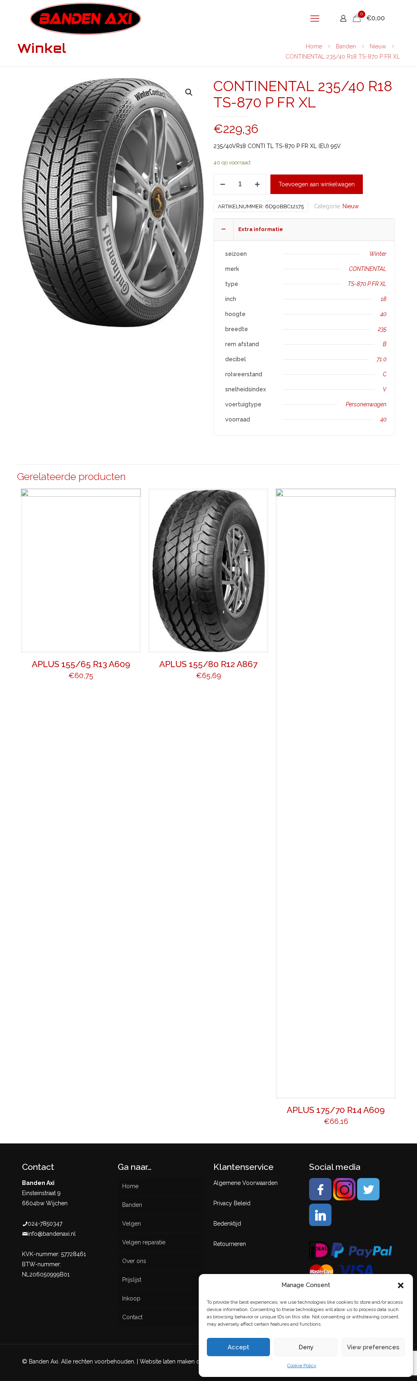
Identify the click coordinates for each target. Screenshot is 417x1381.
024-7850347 (45, 1223)
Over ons (134, 1261)
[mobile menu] (315, 18)
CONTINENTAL (367, 269)
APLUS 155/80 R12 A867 (208, 664)
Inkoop (131, 1298)
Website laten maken (167, 1361)
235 (382, 329)
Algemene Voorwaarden (245, 1183)
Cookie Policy (301, 1365)
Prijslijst (131, 1279)
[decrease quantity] (222, 184)
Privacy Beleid (231, 1203)
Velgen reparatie (143, 1242)
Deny (306, 1347)
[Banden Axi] (85, 18)
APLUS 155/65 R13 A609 (81, 664)
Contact (132, 1317)
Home (314, 46)
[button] (401, 1285)
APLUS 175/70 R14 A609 (336, 1110)
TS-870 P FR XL (367, 284)
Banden (346, 46)
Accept (238, 1347)
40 (383, 314)
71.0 (381, 359)
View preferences (373, 1347)
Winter (377, 254)
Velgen (131, 1223)
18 (383, 299)
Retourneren (229, 1244)
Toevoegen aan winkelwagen (317, 184)
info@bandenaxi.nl (52, 1233)
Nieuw (378, 46)
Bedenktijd (227, 1223)
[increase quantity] (257, 184)
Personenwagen (366, 404)
